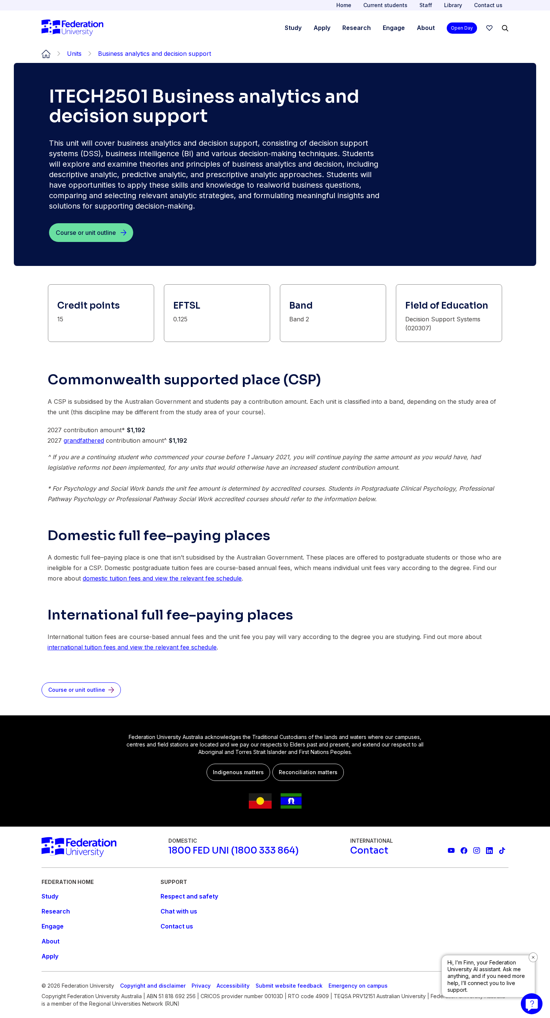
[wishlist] (489, 28)
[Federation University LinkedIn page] (489, 850)
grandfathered (84, 440)
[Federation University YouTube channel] (451, 850)
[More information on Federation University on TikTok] (502, 850)
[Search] (505, 28)
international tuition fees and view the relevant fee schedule (132, 647)
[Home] (72, 28)
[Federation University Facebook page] (464, 850)
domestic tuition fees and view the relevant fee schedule (162, 578)
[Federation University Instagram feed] (476, 850)
